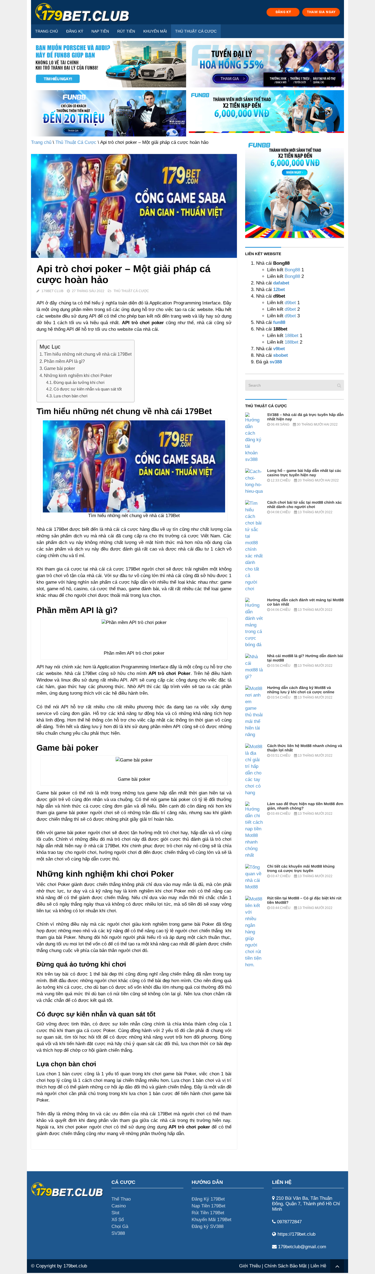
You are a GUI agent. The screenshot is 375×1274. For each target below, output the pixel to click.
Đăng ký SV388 (207, 1226)
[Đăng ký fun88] (294, 188)
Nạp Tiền (100, 31)
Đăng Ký (74, 31)
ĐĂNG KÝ (283, 12)
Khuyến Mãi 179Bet (211, 1219)
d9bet (290, 302)
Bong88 (292, 269)
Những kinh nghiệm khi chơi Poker (78, 375)
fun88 (279, 322)
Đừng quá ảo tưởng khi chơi (79, 382)
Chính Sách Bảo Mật (285, 1266)
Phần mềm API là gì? (64, 361)
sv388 (276, 361)
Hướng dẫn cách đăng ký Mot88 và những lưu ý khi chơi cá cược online (300, 689)
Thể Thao (121, 1199)
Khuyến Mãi (155, 31)
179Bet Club (52, 291)
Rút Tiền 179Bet (208, 1212)
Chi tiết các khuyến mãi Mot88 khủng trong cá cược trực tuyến (301, 868)
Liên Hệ (318, 1266)
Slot (115, 1212)
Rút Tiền (126, 31)
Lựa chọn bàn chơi (70, 396)
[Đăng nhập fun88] (266, 113)
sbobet (280, 355)
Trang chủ (46, 31)
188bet (291, 335)
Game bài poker (59, 368)
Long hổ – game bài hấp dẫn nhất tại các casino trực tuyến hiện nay (304, 472)
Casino (118, 1206)
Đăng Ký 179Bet (208, 1199)
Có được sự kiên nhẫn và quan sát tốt (88, 389)
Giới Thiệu (250, 1266)
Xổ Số (117, 1219)
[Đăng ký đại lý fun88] (108, 64)
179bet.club (75, 1266)
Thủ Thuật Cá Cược (196, 31)
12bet (279, 289)
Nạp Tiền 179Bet (208, 1206)
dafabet (281, 283)
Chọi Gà (119, 1226)
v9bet (278, 348)
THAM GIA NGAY (321, 12)
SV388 (118, 1233)
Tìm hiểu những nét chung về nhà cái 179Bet (87, 354)
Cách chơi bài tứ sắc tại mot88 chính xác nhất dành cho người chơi (304, 504)
